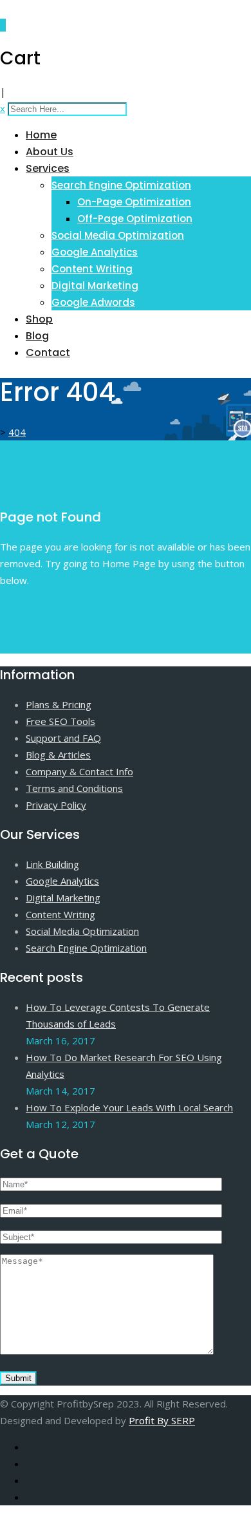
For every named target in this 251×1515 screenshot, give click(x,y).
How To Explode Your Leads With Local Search (129, 1107)
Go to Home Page (40, 606)
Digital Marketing (94, 285)
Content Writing (92, 269)
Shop (39, 319)
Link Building (52, 864)
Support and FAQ (63, 737)
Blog (37, 335)
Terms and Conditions (74, 788)
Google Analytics (94, 252)
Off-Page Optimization (134, 218)
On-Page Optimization (134, 202)
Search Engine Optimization (121, 185)
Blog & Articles (58, 754)
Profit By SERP (162, 1420)
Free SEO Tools (60, 721)
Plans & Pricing (58, 704)
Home (41, 134)
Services (48, 168)
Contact (48, 352)
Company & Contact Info (79, 771)
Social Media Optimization (117, 235)
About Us (49, 151)
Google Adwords (93, 302)
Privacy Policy (56, 804)
